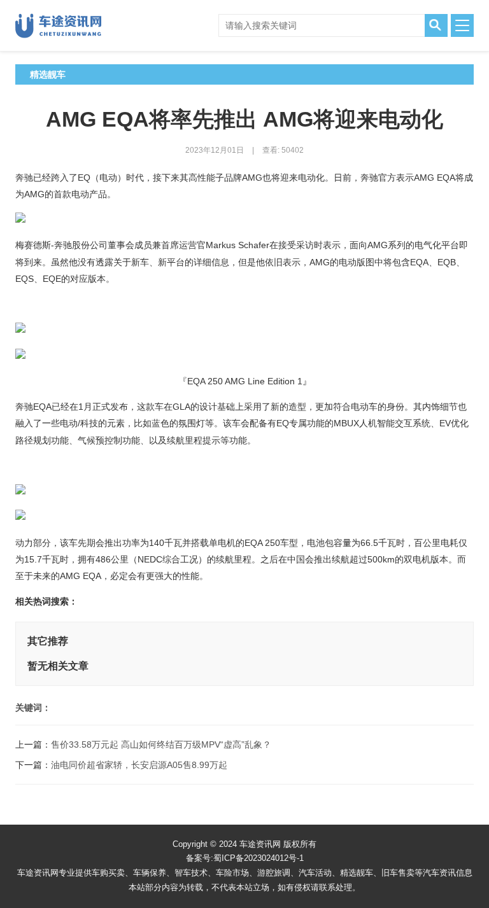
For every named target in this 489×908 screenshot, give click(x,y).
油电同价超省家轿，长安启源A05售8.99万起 (139, 765)
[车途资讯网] (63, 25)
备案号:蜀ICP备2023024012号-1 (245, 858)
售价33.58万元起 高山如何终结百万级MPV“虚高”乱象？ (161, 744)
